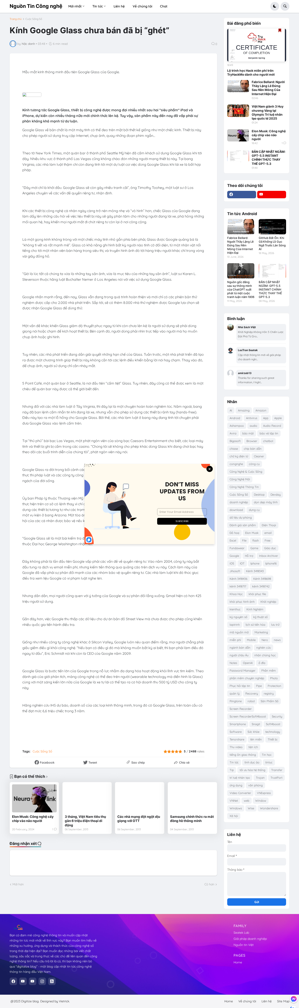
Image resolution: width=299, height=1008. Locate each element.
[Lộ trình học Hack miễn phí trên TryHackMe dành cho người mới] (256, 45)
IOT (242, 563)
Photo (274, 678)
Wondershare (269, 808)
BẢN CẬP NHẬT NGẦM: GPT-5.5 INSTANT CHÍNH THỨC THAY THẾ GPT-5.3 (268, 157)
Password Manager (242, 670)
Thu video (236, 747)
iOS (232, 563)
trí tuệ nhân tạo (240, 777)
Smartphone (238, 724)
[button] (274, 6)
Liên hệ (267, 1001)
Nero (265, 640)
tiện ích (253, 747)
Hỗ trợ (249, 555)
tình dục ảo (251, 762)
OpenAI (248, 663)
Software (236, 731)
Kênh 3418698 (262, 578)
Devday (276, 494)
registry (269, 693)
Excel (233, 540)
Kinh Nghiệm (254, 609)
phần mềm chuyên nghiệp (247, 678)
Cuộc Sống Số (33, 19)
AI (231, 410)
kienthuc (235, 609)
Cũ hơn (209, 884)
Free (267, 540)
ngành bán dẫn (240, 647)
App (265, 418)
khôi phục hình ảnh (242, 601)
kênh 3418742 (260, 586)
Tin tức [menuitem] (97, 6)
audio (253, 425)
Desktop (259, 494)
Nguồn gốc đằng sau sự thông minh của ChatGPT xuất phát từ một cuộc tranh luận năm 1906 (240, 289)
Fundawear (237, 548)
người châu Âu (239, 655)
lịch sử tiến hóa (255, 624)
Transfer (276, 770)
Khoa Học (236, 594)
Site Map (283, 1001)
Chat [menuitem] (163, 6)
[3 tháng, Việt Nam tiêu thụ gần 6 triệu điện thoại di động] (87, 798)
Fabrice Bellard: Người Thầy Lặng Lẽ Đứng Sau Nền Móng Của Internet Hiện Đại (268, 88)
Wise (251, 808)
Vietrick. (64, 1001)
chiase (234, 448)
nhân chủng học (265, 655)
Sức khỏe (253, 731)
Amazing (244, 410)
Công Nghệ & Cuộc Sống (246, 471)
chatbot (268, 441)
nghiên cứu (263, 647)
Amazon (260, 410)
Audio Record (272, 425)
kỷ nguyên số (238, 617)
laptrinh (235, 624)
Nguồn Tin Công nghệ (36, 6)
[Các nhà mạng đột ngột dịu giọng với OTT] (139, 798)
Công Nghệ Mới (240, 479)
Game (254, 548)
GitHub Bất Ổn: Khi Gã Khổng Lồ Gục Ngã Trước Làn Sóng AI (272, 243)
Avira (233, 433)
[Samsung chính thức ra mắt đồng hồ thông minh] (192, 798)
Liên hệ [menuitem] (119, 6)
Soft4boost (273, 724)
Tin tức (234, 762)
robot (251, 701)
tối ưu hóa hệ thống (252, 770)
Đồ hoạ (234, 532)
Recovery (251, 693)
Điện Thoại (269, 525)
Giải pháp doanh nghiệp (250, 939)
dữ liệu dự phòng (241, 517)
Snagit (256, 724)
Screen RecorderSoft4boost (248, 716)
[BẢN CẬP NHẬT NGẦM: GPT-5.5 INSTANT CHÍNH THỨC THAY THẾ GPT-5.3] (238, 156)
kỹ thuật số (260, 617)
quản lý (234, 693)
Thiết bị (272, 739)
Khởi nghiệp (268, 601)
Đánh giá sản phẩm (243, 525)
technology (272, 731)
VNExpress (264, 793)
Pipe (259, 686)
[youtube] (271, 194)
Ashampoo (237, 425)
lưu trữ (275, 624)
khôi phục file (257, 594)
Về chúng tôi (247, 1001)
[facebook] (241, 194)
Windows (236, 808)
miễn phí (235, 640)
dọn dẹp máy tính (266, 502)
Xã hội (234, 816)
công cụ (254, 464)
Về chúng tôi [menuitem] (142, 6)
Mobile (251, 640)
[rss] (52, 981)
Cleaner (259, 456)
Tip (232, 770)
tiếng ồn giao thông (243, 754)
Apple (278, 418)
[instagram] (42, 981)
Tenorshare (237, 739)
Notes (233, 663)
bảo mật (248, 433)
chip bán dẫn (253, 448)
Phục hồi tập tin (240, 686)
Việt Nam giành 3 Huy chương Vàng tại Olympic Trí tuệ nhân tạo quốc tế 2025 (267, 112)
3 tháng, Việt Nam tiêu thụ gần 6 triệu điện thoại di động (85, 821)
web (246, 800)
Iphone (254, 563)
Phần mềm (268, 670)
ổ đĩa (262, 663)
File (244, 540)
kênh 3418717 (238, 586)
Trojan (260, 777)
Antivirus (251, 418)
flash (255, 540)
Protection (274, 686)
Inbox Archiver (268, 555)
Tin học (267, 754)
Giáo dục (270, 548)
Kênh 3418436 (238, 578)
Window (260, 800)
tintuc (269, 762)
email (268, 532)
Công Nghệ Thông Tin (244, 487)
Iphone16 (271, 563)
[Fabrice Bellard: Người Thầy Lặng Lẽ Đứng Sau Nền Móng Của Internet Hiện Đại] (238, 86)
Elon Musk (252, 532)
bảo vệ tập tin (269, 433)
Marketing (261, 632)
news (277, 640)
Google (234, 555)
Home (238, 962)
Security (277, 716)
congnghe (236, 464)
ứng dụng (236, 785)
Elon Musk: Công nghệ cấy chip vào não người (33, 819)
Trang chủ (16, 19)
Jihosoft (235, 571)
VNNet (234, 800)
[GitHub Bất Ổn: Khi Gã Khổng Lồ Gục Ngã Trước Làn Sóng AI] (272, 226)
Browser (251, 441)
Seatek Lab (241, 933)
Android (235, 418)
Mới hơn (18, 884)
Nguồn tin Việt (244, 945)
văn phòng (255, 785)
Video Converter (240, 793)
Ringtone (236, 701)
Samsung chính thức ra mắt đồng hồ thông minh (192, 819)
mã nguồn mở (239, 632)
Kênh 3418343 (255, 571)
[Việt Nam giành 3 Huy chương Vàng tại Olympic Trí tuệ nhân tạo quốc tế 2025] (238, 110)
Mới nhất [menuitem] (75, 6)
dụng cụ (254, 510)
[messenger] (294, 999)
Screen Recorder (241, 708)
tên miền (256, 739)
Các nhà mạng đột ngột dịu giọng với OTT (138, 819)
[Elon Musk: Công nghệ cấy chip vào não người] (34, 798)
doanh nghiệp (239, 502)
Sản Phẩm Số (269, 701)
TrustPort (276, 777)
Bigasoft (235, 441)
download (236, 510)
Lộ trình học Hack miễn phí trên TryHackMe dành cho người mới (251, 72)
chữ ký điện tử (239, 456)
